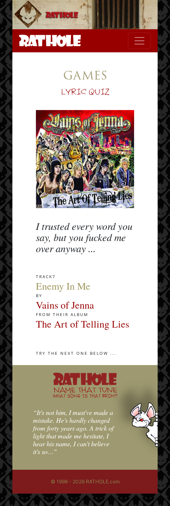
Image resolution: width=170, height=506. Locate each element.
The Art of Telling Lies (82, 323)
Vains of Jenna (65, 305)
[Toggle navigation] (139, 41)
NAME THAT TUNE (85, 392)
